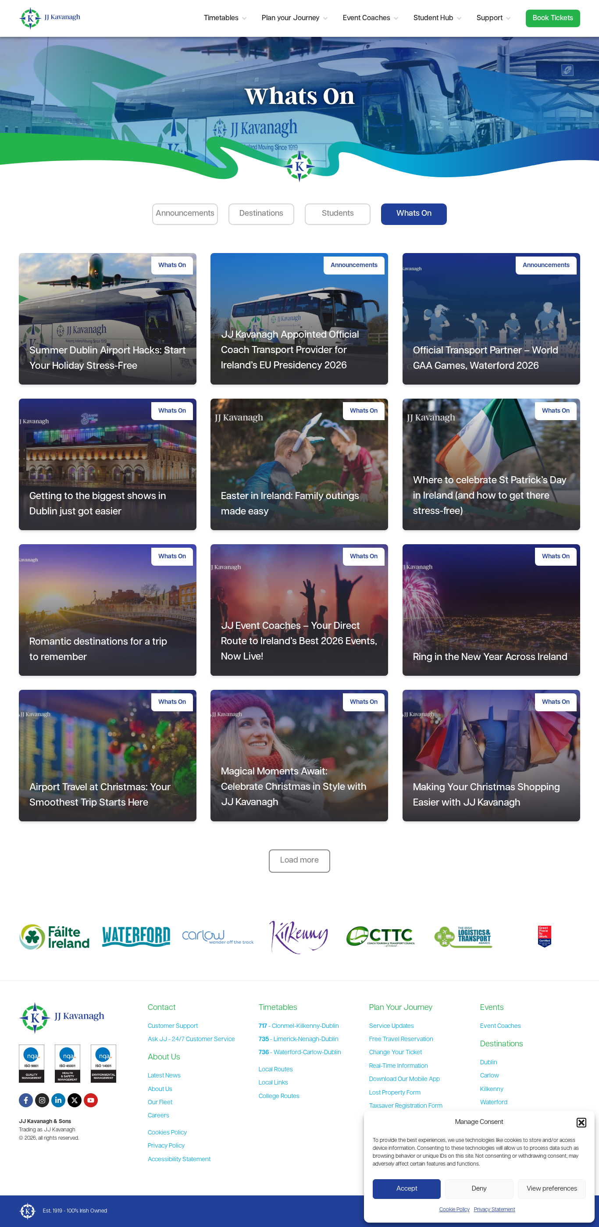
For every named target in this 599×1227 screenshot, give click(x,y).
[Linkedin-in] (58, 1100)
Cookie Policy (454, 1210)
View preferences (552, 1189)
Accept (406, 1189)
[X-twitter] (75, 1100)
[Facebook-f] (26, 1100)
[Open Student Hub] (459, 18)
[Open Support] (508, 18)
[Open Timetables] (244, 18)
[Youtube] (91, 1100)
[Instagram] (42, 1100)
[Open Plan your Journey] (325, 18)
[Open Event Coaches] (395, 18)
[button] (581, 1122)
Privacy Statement (494, 1210)
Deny (479, 1189)
